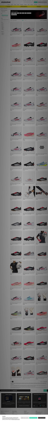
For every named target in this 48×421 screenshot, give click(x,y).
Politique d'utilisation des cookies (16, 419)
